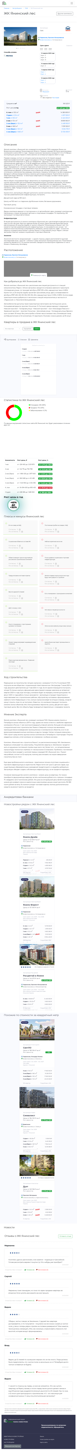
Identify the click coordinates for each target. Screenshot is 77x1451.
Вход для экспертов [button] (12, 1446)
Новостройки (9, 1439)
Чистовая (55, 98)
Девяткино (26, 1124)
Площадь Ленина (36, 1056)
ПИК (41, 31)
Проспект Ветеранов (30, 1195)
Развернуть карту (39, 275)
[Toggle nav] (72, 3)
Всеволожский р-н (46, 40)
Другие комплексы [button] (65, 14)
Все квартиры (9, 328)
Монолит (46, 92)
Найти (37, 328)
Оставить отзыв (65, 1236)
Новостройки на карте (47, 1439)
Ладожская (43, 37)
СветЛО (27, 1048)
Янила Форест (31, 905)
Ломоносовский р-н (29, 1197)
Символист (29, 1115)
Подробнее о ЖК (45, 872)
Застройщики (9, 1442)
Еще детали (27, 328)
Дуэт (25, 1186)
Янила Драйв (30, 837)
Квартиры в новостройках (14, 1436)
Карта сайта (43, 1442)
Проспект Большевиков (56, 37)
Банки (42, 1436)
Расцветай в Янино (33, 976)
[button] (35, 27)
